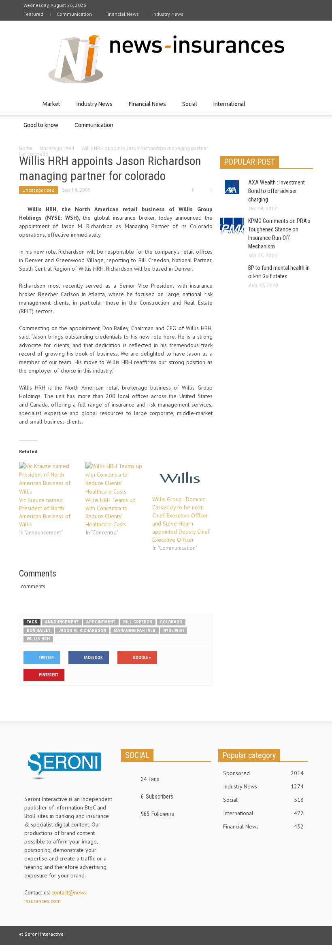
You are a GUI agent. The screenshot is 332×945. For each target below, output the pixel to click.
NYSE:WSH (173, 630)
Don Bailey (39, 630)
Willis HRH (38, 639)
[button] (305, 103)
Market (49, 108)
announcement (62, 622)
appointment (100, 622)
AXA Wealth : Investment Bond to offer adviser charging (276, 191)
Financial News (122, 14)
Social (187, 108)
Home (26, 148)
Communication (74, 14)
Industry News (167, 14)
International (227, 108)
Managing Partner (134, 630)
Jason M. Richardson (82, 630)
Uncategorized (57, 148)
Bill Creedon (137, 622)
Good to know (38, 129)
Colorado (171, 622)
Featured (33, 14)
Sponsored (263, 773)
